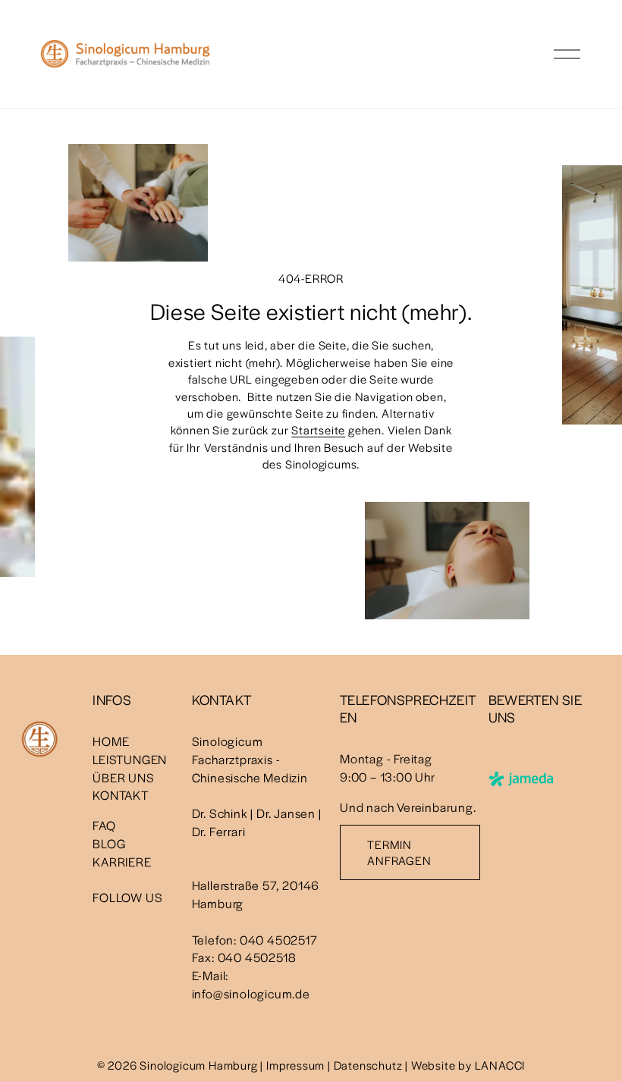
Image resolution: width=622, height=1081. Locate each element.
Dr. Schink (220, 813)
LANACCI (500, 1065)
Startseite (318, 429)
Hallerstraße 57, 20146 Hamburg (256, 894)
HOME (111, 741)
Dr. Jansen (286, 813)
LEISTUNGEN (130, 759)
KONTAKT (121, 795)
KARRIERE (122, 861)
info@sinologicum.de (251, 993)
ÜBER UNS (123, 777)
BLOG (109, 843)
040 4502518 (257, 957)
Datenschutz (368, 1065)
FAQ (104, 825)
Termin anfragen (399, 852)
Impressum (295, 1065)
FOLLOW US (127, 897)
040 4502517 (279, 939)
